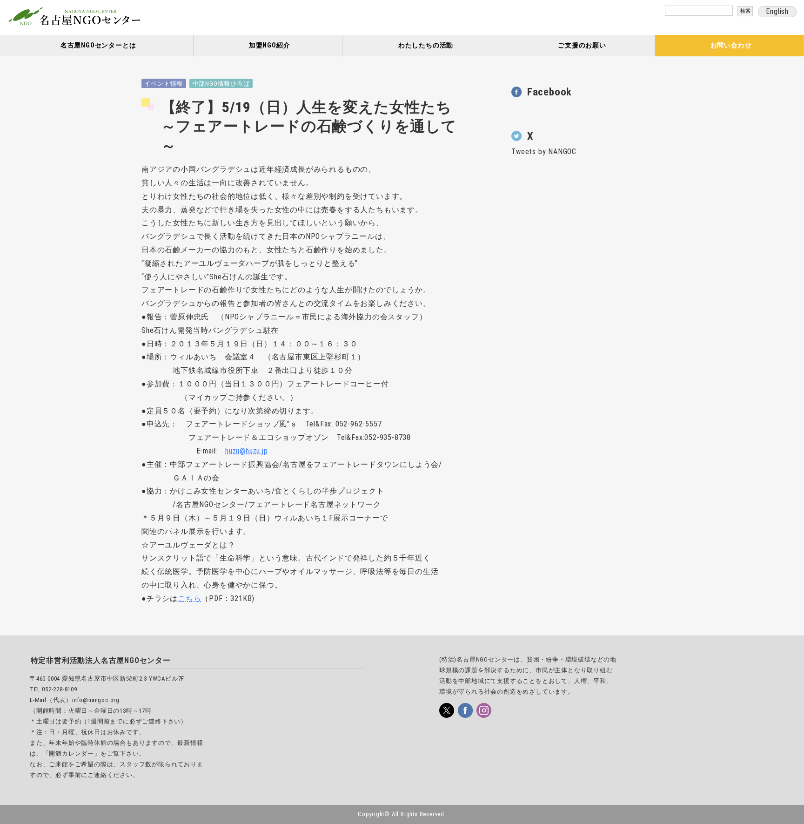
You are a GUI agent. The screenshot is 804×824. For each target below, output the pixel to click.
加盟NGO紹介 (269, 45)
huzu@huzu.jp (246, 450)
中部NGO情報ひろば (221, 83)
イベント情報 (163, 83)
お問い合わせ (731, 45)
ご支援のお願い (582, 45)
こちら (189, 598)
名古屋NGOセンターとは (98, 45)
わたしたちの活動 (425, 45)
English (777, 11)
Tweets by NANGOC (543, 151)
